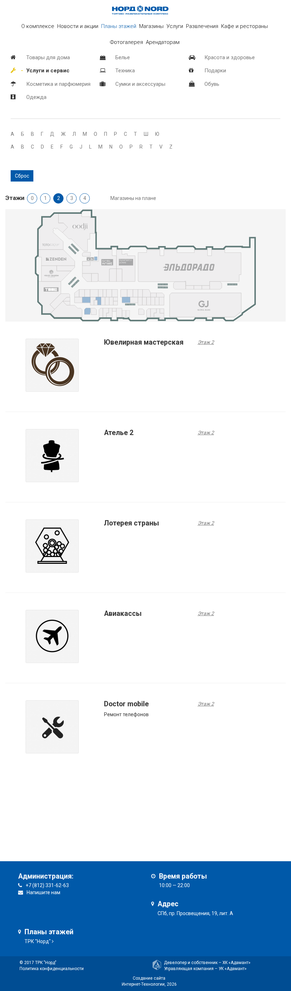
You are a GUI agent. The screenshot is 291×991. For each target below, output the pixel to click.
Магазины (151, 26)
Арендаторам (163, 42)
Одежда (36, 97)
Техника (125, 70)
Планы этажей (118, 26)
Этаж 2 (206, 342)
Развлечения (202, 26)
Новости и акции (77, 26)
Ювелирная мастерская (143, 342)
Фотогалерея (126, 42)
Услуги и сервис (48, 70)
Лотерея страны (131, 523)
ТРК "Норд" (37, 941)
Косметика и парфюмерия (58, 84)
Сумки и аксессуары (140, 84)
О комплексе (37, 26)
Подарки (215, 70)
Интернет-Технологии (143, 984)
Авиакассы (123, 613)
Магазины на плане (133, 198)
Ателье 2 (118, 433)
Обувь (211, 84)
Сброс (22, 176)
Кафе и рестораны (244, 26)
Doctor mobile (126, 704)
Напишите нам (43, 892)
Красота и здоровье (229, 57)
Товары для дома (48, 57)
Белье (122, 57)
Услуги (174, 26)
